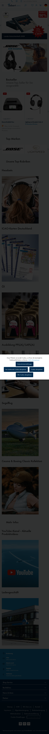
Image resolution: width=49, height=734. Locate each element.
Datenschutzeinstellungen (24, 364)
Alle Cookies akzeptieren (24, 375)
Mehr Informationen (33, 360)
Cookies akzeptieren (37, 369)
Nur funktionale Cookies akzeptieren (15, 369)
